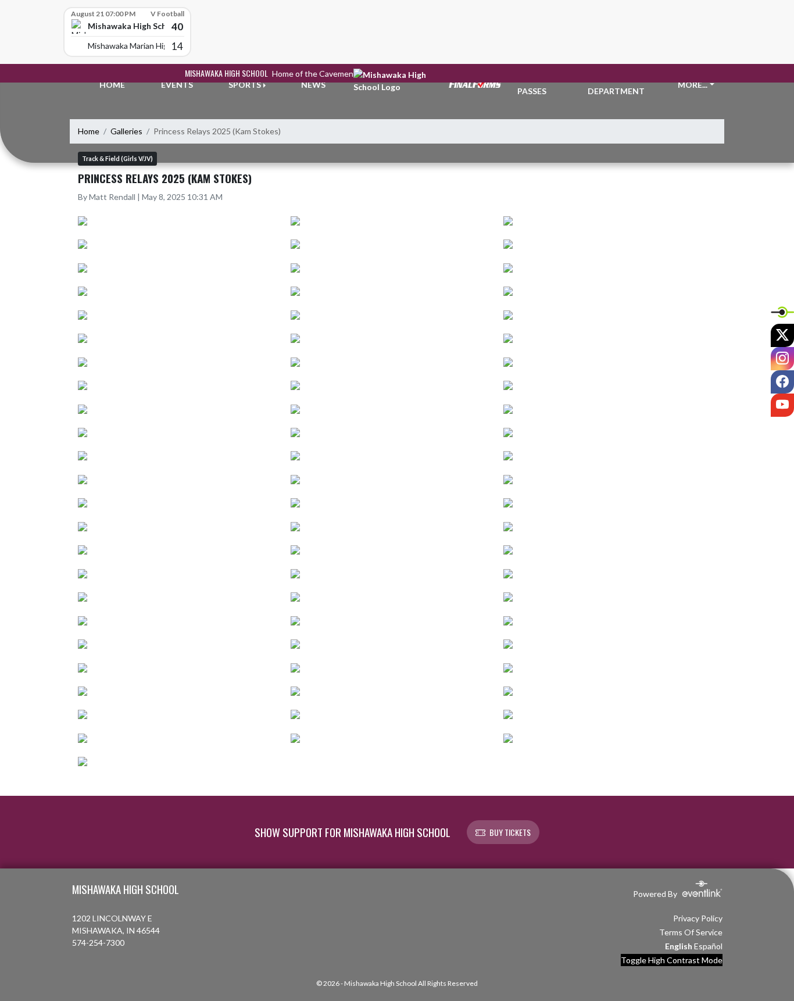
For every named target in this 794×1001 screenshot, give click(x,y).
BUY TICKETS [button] (510, 832)
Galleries (126, 131)
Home (88, 131)
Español (708, 946)
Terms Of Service (691, 932)
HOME (112, 85)
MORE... (692, 85)
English (678, 946)
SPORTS (244, 85)
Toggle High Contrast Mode (672, 960)
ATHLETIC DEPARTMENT (616, 85)
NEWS (313, 85)
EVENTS (177, 85)
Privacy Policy (698, 918)
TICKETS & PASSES (538, 85)
